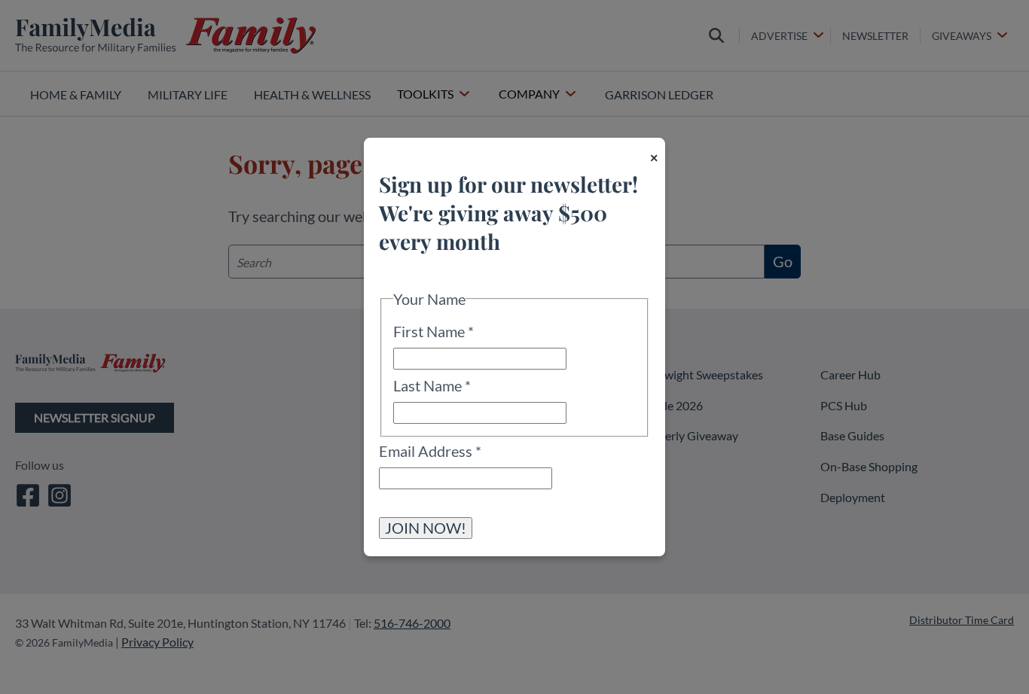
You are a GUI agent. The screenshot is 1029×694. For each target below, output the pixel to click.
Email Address (430, 451)
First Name (433, 331)
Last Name (432, 385)
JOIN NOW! (425, 528)
